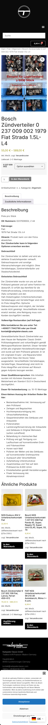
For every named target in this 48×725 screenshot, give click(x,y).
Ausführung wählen (9, 622)
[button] (44, 673)
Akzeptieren (24, 701)
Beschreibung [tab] (12, 196)
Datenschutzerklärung (20, 722)
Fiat (8, 49)
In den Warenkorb (20, 179)
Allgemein (16, 49)
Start (3, 49)
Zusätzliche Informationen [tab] (18, 201)
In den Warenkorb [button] (9, 545)
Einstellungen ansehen (24, 716)
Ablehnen (24, 709)
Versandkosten (22, 155)
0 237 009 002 (8, 166)
